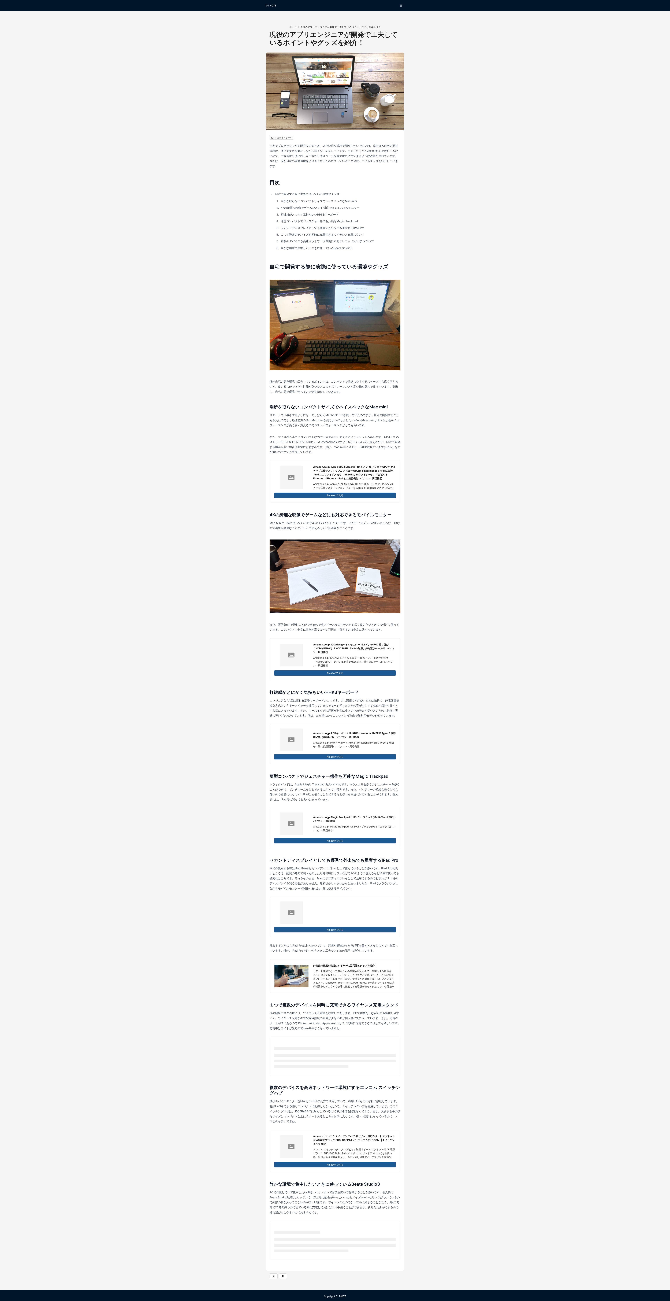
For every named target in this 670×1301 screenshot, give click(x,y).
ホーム (293, 26)
